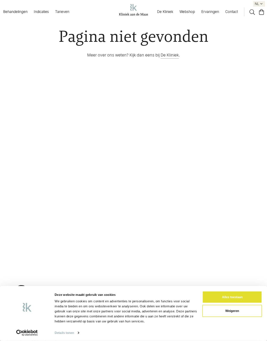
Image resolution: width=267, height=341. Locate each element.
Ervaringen (210, 12)
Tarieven (62, 12)
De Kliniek (165, 12)
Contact (231, 12)
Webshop (187, 12)
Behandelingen (15, 12)
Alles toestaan (232, 297)
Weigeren (232, 310)
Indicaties (41, 12)
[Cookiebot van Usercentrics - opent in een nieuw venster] (27, 333)
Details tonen (64, 333)
